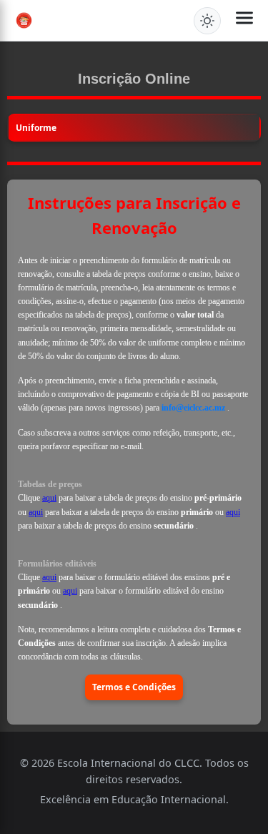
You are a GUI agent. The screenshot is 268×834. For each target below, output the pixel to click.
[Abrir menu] (244, 20)
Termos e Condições (134, 687)
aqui (49, 498)
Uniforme (36, 128)
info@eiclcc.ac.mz (194, 408)
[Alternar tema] (207, 20)
